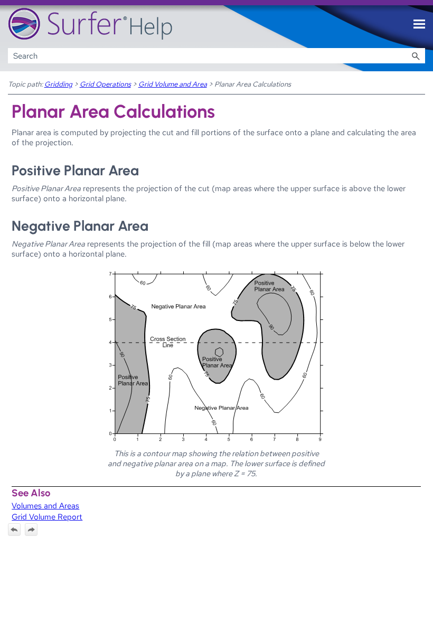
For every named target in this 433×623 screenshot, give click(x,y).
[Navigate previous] (14, 529)
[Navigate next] (31, 529)
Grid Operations (105, 84)
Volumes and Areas (45, 506)
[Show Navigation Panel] (419, 24)
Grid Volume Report (47, 517)
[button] (415, 55)
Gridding (58, 84)
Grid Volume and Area (172, 84)
